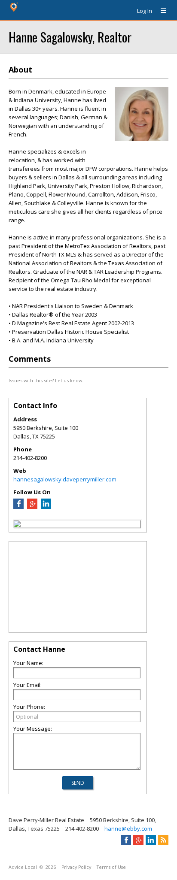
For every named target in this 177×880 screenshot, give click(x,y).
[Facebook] (18, 507)
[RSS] (163, 840)
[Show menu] (160, 11)
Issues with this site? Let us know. (46, 380)
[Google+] (138, 840)
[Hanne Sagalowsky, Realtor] (17, 525)
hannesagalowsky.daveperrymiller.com (64, 479)
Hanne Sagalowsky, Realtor (70, 36)
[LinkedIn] (46, 507)
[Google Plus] (32, 507)
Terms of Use (111, 867)
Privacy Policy (76, 867)
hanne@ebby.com (128, 828)
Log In (144, 11)
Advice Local (23, 867)
